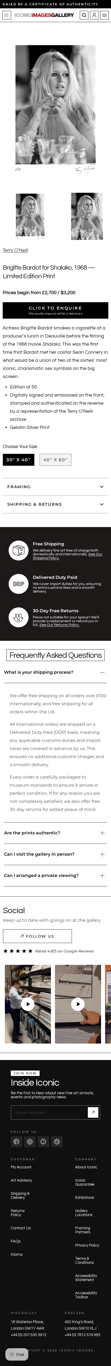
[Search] (84, 15)
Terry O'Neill (15, 250)
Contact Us (21, 1228)
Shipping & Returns (34, 504)
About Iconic (86, 1167)
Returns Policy (18, 1213)
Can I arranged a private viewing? (41, 875)
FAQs (15, 1241)
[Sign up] (93, 1112)
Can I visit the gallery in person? (39, 854)
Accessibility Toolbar (86, 1295)
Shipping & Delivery (20, 1196)
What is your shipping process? (38, 672)
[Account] (94, 15)
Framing (19, 486)
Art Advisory (21, 1180)
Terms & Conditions (84, 1261)
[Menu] (6, 15)
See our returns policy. (59, 625)
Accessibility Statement (86, 1278)
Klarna (17, 1255)
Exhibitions (84, 1198)
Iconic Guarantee (84, 1182)
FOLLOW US (40, 936)
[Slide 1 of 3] (30, 216)
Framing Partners (82, 1230)
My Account (21, 1167)
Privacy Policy (87, 1245)
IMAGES (85, 1350)
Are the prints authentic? (32, 832)
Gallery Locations (83, 1213)
